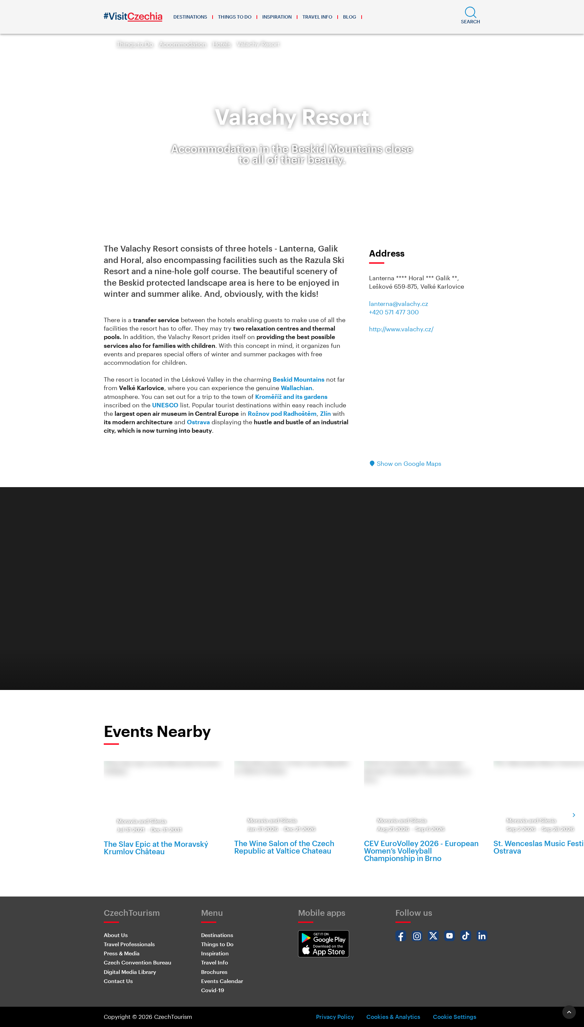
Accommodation (182, 44)
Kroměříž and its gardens (291, 396)
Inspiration (277, 17)
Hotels (222, 44)
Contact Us (118, 981)
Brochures (214, 972)
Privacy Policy (335, 1016)
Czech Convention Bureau (137, 962)
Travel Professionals (129, 944)
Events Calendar (222, 981)
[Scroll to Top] (569, 1012)
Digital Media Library (130, 972)
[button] (470, 16)
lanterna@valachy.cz (398, 303)
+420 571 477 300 (394, 312)
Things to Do (234, 17)
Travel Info (317, 17)
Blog (349, 17)
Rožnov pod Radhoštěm (282, 413)
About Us (116, 935)
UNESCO (165, 405)
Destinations (190, 17)
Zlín (325, 413)
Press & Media (122, 953)
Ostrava (198, 422)
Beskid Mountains (298, 379)
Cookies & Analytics (393, 1016)
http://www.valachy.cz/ (401, 329)
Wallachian (296, 387)
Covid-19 (212, 990)
